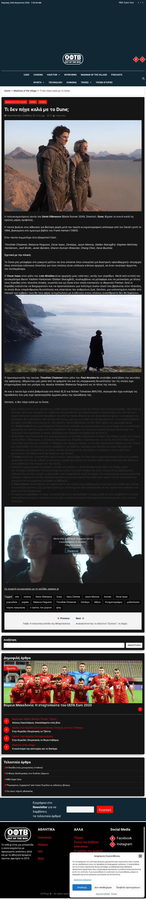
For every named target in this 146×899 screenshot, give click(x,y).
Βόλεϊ (41, 858)
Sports (37, 82)
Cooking (38, 75)
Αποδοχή (82, 887)
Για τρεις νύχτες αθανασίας (19, 791)
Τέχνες (85, 82)
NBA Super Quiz (13, 779)
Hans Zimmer (73, 596)
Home (7, 90)
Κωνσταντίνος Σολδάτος (19, 115)
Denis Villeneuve (44, 596)
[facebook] (136, 59)
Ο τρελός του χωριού (88, 851)
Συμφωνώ (73, 550)
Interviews (70, 75)
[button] (140, 856)
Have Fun (52, 75)
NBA (40, 851)
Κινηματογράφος (113, 602)
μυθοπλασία (133, 602)
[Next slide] (143, 2)
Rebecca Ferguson (42, 602)
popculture (11, 602)
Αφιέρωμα (17, 719)
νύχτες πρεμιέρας (15, 607)
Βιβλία (27, 719)
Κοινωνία (72, 82)
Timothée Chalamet (66, 602)
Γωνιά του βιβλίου (86, 842)
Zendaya (85, 602)
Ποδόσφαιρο (44, 837)
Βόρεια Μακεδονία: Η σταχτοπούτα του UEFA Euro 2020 (48, 705)
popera (25, 602)
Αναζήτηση (10, 639)
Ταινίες (33, 102)
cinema (27, 596)
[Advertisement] (73, 32)
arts (17, 596)
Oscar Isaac (122, 596)
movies (107, 596)
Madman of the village (94, 75)
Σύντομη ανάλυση (44, 727)
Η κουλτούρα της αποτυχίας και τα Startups (34, 748)
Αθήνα (97, 602)
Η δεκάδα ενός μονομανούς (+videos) (24, 767)
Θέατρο (35, 719)
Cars (26, 75)
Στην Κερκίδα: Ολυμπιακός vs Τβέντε (31, 731)
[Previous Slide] (138, 2)
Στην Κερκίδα (27, 727)
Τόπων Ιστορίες (104, 82)
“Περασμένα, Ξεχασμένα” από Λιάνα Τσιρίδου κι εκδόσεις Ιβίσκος (106, 3)
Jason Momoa (92, 596)
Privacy (114, 894)
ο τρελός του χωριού (41, 607)
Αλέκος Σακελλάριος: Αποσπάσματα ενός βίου (36, 722)
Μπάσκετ (43, 844)
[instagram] (142, 59)
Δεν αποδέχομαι (103, 887)
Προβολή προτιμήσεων (128, 887)
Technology (55, 82)
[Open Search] (143, 78)
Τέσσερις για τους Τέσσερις (68, 727)
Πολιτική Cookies (103, 894)
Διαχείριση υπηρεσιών (83, 880)
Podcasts (116, 75)
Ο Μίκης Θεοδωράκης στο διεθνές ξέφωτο (27, 773)
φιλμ (58, 607)
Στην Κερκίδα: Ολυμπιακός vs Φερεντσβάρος (35, 740)
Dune (59, 596)
